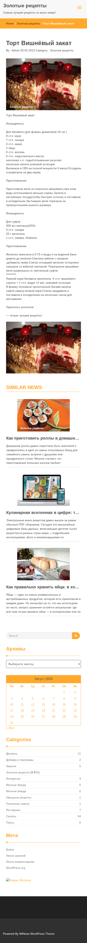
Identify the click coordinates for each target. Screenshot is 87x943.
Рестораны (13, 810)
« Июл (10, 727)
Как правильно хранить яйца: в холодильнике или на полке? (43, 587)
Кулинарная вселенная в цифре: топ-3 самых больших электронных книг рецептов (43, 512)
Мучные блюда (16, 785)
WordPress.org (15, 867)
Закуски (11, 766)
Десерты (11, 753)
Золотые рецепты (25, 5)
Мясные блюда (16, 791)
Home (10, 23)
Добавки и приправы (19, 759)
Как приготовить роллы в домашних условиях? (43, 438)
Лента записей (15, 855)
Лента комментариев (20, 861)
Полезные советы (18, 803)
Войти (10, 849)
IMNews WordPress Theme (36, 933)
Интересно (13, 778)
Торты (10, 822)
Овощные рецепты (18, 797)
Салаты (11, 816)
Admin (15, 50)
